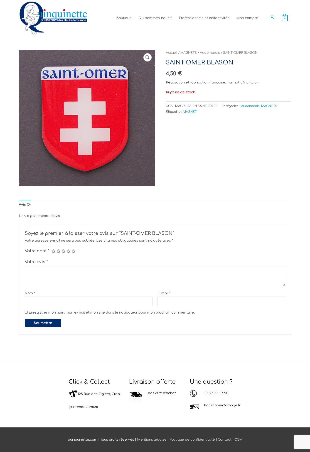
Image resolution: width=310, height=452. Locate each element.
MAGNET (190, 111)
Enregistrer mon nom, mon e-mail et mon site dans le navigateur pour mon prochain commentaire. (112, 312)
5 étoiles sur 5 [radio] (73, 251)
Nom (30, 293)
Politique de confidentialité (192, 440)
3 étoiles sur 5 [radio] (63, 251)
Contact (224, 440)
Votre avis (36, 262)
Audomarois (210, 52)
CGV (238, 440)
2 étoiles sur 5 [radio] (58, 251)
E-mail (164, 293)
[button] (272, 17)
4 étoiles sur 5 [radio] (68, 251)
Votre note (37, 251)
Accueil (171, 52)
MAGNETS (188, 52)
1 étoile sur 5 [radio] (53, 251)
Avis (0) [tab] (25, 204)
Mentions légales (152, 440)
